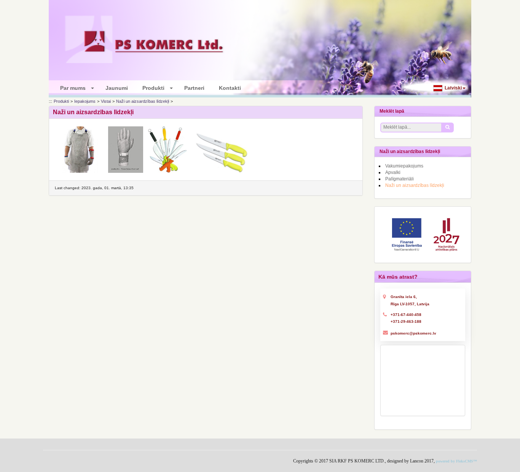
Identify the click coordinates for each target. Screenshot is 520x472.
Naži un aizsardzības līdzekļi (142, 101)
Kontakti (231, 88)
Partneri (195, 88)
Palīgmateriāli (399, 179)
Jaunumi (118, 88)
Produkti (155, 88)
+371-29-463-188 (406, 321)
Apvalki (392, 172)
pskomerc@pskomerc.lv (413, 333)
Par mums (75, 88)
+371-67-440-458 (406, 315)
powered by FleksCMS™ (456, 461)
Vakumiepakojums (404, 166)
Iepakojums (85, 101)
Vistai (106, 101)
